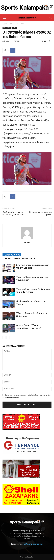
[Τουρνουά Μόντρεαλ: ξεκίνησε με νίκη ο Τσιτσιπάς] (9, 292)
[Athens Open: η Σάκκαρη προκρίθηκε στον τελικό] (9, 328)
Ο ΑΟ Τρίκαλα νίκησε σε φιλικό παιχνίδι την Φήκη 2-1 (14, 214)
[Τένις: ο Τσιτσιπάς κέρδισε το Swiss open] (9, 316)
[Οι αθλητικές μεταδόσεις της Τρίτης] (9, 304)
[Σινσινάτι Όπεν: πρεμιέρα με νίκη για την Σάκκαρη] (9, 268)
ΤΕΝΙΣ (22, 24)
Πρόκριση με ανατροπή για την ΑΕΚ (40, 213)
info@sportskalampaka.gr (32, 544)
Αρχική (5, 24)
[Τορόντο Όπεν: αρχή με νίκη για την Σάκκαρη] (9, 280)
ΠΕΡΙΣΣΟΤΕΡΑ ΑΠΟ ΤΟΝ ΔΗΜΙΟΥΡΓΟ (19, 258)
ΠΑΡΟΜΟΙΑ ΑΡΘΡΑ (12, 255)
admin (8, 41)
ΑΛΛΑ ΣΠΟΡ (14, 24)
